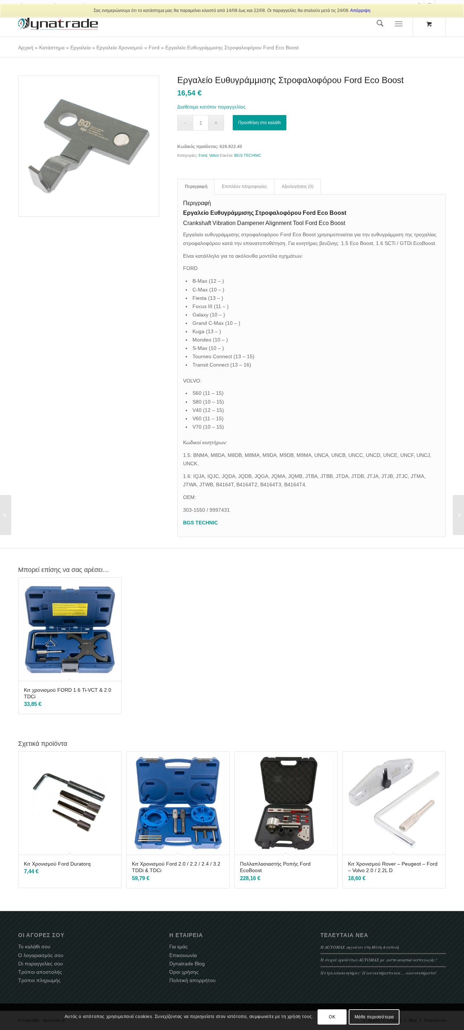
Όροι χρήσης (184, 972)
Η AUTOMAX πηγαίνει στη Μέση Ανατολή (359, 947)
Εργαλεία (80, 47)
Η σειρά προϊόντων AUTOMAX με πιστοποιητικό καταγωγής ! (378, 959)
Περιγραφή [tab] (196, 186)
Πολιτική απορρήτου (192, 980)
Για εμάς (178, 946)
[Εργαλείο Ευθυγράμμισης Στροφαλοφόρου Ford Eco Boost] (88, 146)
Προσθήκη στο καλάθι (259, 122)
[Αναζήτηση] (380, 24)
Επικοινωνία (183, 955)
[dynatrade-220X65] (58, 24)
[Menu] (399, 24)
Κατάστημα (52, 47)
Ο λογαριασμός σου (40, 955)
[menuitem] (380, 24)
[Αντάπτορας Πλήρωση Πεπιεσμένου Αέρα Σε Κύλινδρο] (5, 515)
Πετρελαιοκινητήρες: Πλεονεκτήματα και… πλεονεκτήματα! (378, 973)
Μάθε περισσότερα (374, 1016)
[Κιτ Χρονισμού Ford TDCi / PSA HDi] (458, 515)
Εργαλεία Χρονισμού (119, 47)
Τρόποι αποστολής (40, 972)
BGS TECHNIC (247, 155)
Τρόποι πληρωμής (39, 980)
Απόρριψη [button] (360, 10)
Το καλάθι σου (34, 946)
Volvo (214, 155)
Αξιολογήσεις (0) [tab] (298, 186)
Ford (154, 47)
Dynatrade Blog (187, 963)
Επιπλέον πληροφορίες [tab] (244, 186)
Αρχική (25, 47)
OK (332, 1016)
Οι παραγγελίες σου (40, 963)
